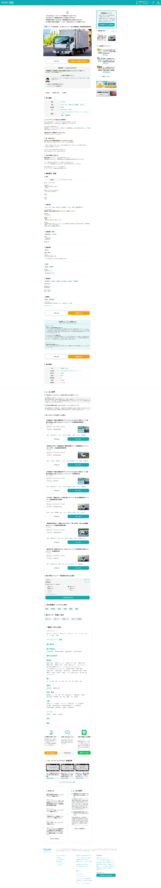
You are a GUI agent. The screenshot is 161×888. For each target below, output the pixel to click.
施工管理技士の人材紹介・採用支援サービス (105, 862)
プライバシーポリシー (60, 863)
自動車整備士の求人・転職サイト (82, 859)
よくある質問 (58, 864)
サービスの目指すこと (60, 859)
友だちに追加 (85, 752)
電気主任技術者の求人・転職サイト (83, 866)
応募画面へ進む (78, 313)
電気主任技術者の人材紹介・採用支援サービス (105, 864)
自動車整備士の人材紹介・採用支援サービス (105, 867)
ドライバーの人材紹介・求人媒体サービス (104, 860)
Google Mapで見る (48, 305)
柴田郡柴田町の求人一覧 (75, 6)
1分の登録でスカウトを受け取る (106, 24)
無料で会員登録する (50, 753)
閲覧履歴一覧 (114, 31)
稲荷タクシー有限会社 (49, 423)
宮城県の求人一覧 (68, 6)
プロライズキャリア (80, 875)
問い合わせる (68, 753)
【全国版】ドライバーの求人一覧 (59, 6)
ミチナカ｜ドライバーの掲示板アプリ (83, 883)
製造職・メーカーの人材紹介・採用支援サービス (106, 866)
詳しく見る (78, 439)
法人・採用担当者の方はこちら (142, 1)
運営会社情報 (58, 861)
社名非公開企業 (48, 449)
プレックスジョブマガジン (81, 876)
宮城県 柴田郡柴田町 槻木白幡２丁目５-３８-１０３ (70, 370)
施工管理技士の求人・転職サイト (82, 864)
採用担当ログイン (99, 869)
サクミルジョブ (79, 873)
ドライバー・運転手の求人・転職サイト (84, 857)
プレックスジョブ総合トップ (48, 6)
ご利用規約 (58, 857)
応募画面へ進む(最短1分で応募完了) (79, 61)
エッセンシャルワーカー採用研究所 (83, 878)
